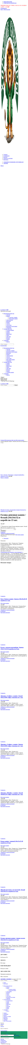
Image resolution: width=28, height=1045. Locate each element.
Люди (7, 335)
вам (7, 1034)
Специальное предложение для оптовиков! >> (12, 552)
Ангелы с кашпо (13, 317)
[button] (5, 1043)
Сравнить (5, 1019)
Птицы (8, 337)
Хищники (8, 327)
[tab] (15, 538)
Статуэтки (8, 325)
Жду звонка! (16, 1035)
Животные (9, 334)
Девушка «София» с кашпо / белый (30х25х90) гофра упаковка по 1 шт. (12, 696)
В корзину (3, 530)
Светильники (9, 320)
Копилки (8, 321)
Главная (3, 440)
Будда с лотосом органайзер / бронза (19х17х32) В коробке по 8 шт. (12, 648)
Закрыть (2, 1024)
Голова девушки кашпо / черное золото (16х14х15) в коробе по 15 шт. (13, 939)
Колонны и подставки (11, 326)
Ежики (8, 332)
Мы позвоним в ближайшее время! (8, 1034)
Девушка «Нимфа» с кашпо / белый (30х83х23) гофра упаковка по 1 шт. (12, 793)
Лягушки (8, 336)
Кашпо (8, 316)
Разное (8, 322)
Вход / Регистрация (7, 1020)
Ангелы (8, 314)
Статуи (8, 323)
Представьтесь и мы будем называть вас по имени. (11, 1036)
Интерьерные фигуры (8, 348)
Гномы (8, 331)
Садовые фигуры (7, 362)
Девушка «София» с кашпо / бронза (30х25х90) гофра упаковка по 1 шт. (12, 745)
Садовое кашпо (10, 330)
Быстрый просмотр (5, 612)
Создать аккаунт (4, 1030)
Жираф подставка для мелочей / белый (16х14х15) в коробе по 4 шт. (13, 890)
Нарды (8, 341)
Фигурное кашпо (13, 318)
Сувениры (6, 373)
